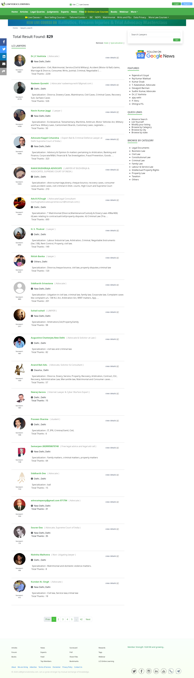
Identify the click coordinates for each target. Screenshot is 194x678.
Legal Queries (37, 11)
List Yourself (138, 121)
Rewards (102, 648)
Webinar (124, 11)
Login (176, 4)
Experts (65, 11)
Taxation (136, 176)
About (13, 667)
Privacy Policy (67, 667)
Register (187, 4)
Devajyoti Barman (141, 88)
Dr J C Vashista (139, 94)
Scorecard (73, 648)
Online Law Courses (97, 11)
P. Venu (135, 100)
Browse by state (140, 132)
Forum (14, 652)
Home (14, 11)
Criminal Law (138, 160)
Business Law (138, 151)
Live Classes (34, 17)
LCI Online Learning (106, 661)
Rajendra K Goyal (140, 75)
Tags (100, 652)
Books (114, 11)
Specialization (117, 43)
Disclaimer (57, 667)
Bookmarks (74, 661)
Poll (71, 652)
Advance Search (139, 119)
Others (135, 179)
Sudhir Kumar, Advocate (144, 91)
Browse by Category (142, 127)
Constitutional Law (141, 157)
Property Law (138, 173)
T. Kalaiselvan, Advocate (143, 84)
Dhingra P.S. (138, 103)
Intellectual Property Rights (145, 170)
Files (81, 11)
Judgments (53, 11)
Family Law (137, 163)
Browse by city (139, 129)
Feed (42, 657)
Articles (24, 11)
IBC (91, 17)
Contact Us (78, 667)
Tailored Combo (77, 17)
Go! (176, 40)
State (106, 43)
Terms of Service (45, 667)
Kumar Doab (138, 81)
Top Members (46, 661)
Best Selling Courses (55, 17)
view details (111, 57)
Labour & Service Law (142, 166)
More (133, 11)
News (74, 11)
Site (74, 4)
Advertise (33, 667)
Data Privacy (140, 17)
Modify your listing (141, 124)
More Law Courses (158, 17)
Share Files (74, 657)
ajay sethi (136, 97)
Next (88, 619)
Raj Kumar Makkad (141, 78)
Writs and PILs (124, 17)
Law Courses (84, 4)
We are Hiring (23, 667)
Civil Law (136, 154)
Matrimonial (109, 17)
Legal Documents (140, 147)
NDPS (98, 17)
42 (81, 619)
